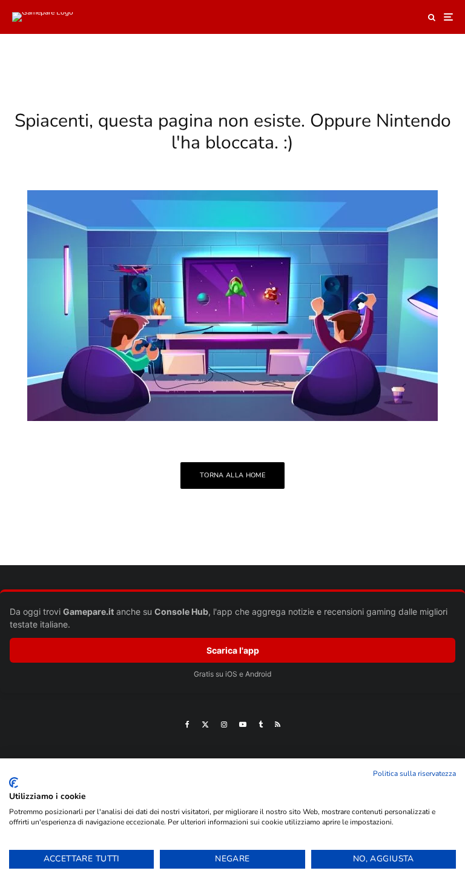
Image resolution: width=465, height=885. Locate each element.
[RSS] (277, 724)
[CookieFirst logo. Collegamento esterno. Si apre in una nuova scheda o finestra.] (13, 782)
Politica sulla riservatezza (414, 773)
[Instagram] (224, 724)
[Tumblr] (260, 724)
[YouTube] (242, 724)
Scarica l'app (232, 650)
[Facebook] (187, 724)
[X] (205, 724)
